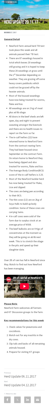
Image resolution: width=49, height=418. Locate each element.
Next (6, 381)
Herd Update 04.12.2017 (20, 385)
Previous (7, 373)
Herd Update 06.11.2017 (20, 376)
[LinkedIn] (27, 400)
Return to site (12, 2)
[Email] (37, 400)
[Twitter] (17, 400)
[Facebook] (7, 400)
